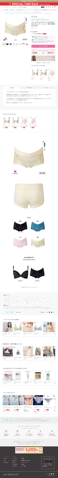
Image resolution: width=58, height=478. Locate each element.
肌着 (17, 301)
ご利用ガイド (14, 460)
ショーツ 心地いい (26, 298)
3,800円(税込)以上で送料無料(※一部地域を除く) (29, 0)
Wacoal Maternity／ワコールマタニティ (16, 13)
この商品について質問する (9, 312)
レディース (22, 301)
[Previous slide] (5, 28)
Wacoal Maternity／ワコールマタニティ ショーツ (13, 298)
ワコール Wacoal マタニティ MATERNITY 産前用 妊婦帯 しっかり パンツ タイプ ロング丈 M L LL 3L (33, 126)
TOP (4, 12)
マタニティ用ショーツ (33, 301)
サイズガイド (14, 458)
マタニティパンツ (50, 301)
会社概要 (22, 458)
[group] (20, 45)
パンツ (10, 301)
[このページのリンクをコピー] (53, 312)
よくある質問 (14, 464)
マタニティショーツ (42, 301)
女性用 (27, 301)
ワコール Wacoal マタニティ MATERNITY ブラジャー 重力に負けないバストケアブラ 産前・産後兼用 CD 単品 (15, 126)
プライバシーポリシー (25, 462)
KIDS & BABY (6, 462)
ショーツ (11, 12)
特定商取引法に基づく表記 (25, 460)
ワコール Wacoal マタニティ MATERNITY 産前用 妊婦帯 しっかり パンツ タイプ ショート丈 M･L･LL (24, 126)
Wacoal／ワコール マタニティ (36, 298)
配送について (14, 462)
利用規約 (22, 464)
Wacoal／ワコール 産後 (47, 298)
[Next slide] (26, 28)
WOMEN (7, 12)
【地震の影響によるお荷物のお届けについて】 (29, 1)
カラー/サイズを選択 (43, 46)
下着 (14, 301)
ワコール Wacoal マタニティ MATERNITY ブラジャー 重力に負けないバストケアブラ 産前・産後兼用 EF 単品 (6, 126)
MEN (4, 460)
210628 (6, 301)
